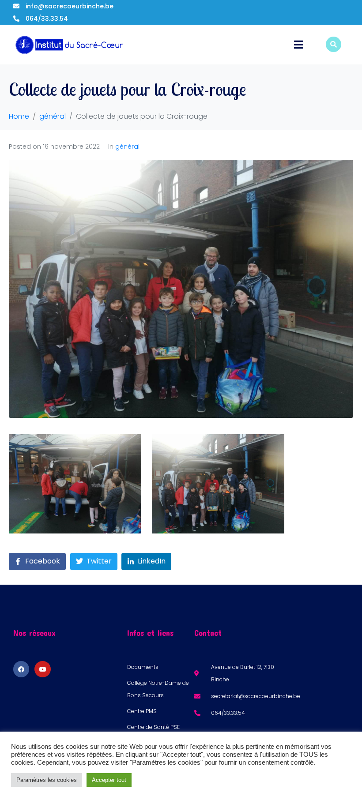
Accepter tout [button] (109, 780)
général (127, 146)
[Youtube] (42, 669)
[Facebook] (21, 669)
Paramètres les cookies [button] (46, 780)
